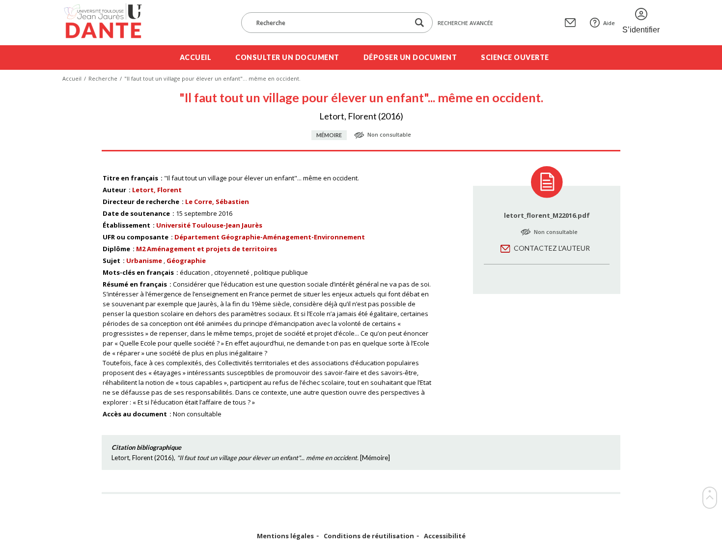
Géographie (186, 260)
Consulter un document (287, 57)
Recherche (102, 78)
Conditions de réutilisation (369, 536)
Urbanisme (144, 260)
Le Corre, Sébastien (217, 201)
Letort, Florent (157, 189)
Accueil (196, 57)
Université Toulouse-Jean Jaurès (209, 225)
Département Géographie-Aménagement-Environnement (269, 237)
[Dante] (109, 22)
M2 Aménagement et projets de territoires (206, 248)
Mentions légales (285, 536)
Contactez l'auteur (552, 248)
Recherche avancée (465, 23)
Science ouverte (515, 57)
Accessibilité (445, 536)
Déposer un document (410, 57)
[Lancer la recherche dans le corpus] (419, 23)
